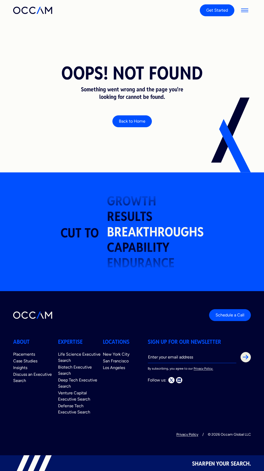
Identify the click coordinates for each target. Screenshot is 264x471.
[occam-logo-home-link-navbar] (33, 10)
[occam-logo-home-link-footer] (33, 315)
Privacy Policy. (203, 368)
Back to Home (132, 121)
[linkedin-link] (179, 380)
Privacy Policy (187, 434)
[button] (244, 10)
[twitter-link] (171, 380)
